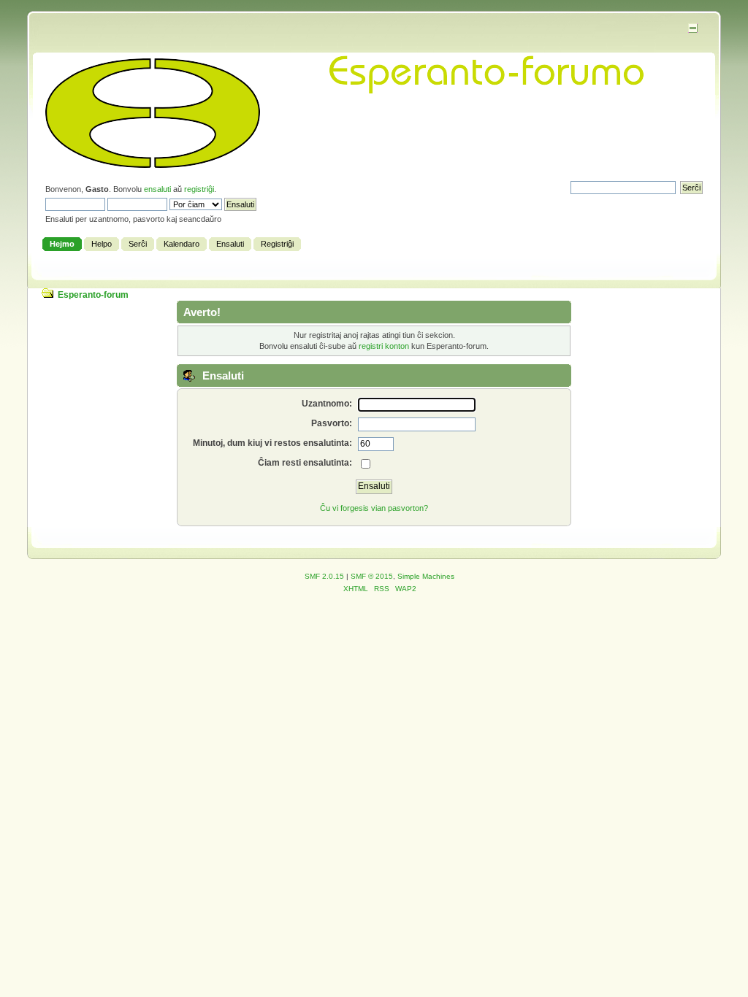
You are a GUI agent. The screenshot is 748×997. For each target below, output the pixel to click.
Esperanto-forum (93, 295)
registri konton (384, 346)
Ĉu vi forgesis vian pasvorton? (374, 508)
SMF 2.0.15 (324, 576)
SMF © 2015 (372, 576)
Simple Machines (425, 576)
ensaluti (157, 189)
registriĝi (199, 189)
